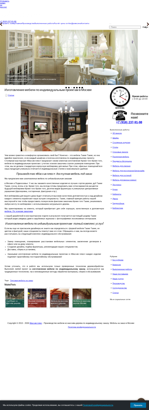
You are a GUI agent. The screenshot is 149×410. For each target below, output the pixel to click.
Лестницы (116, 185)
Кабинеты (116, 194)
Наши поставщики (120, 274)
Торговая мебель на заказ (21, 280)
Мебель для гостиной (121, 175)
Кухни (115, 189)
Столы (115, 147)
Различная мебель (120, 157)
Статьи (115, 293)
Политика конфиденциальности (82, 327)
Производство (118, 283)
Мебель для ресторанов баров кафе (128, 171)
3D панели (117, 133)
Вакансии (116, 265)
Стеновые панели (120, 152)
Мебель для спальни (121, 166)
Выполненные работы (122, 269)
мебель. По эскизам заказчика (19, 211)
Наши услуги (118, 279)
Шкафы (115, 138)
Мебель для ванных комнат (124, 180)
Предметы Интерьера (122, 161)
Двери (115, 199)
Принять (138, 405)
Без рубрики (117, 260)
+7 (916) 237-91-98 (129, 122)
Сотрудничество (119, 288)
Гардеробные (118, 203)
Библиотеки (117, 208)
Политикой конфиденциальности (98, 405)
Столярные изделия (121, 142)
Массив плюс (36, 323)
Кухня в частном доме (17, 76)
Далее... (11, 85)
